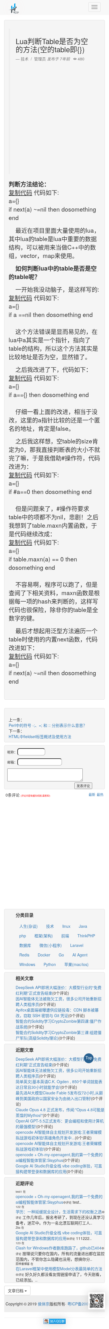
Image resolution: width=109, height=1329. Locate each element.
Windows (27, 964)
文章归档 (16, 1290)
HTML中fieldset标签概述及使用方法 (40, 736)
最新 (92, 794)
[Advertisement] (54, 116)
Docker (44, 955)
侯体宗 (43, 1304)
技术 (50, 926)
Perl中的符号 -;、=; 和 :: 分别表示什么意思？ (48, 725)
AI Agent (79, 955)
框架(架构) (43, 935)
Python (50, 964)
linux (66, 926)
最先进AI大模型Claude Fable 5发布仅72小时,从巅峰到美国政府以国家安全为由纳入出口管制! (59, 1095)
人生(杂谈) (28, 926)
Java (83, 926)
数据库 (25, 945)
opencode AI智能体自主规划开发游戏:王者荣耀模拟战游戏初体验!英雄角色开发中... (59, 1134)
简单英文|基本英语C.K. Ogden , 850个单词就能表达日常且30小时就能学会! (59, 1084)
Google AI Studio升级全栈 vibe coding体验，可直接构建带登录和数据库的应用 (59, 1168)
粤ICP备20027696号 (85, 1304)
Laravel (76, 945)
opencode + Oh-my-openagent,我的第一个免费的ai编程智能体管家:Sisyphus (59, 1157)
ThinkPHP (86, 935)
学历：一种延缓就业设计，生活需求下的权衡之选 (59, 1211)
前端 (65, 935)
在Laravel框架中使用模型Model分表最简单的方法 (59, 1268)
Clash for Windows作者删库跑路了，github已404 (58, 1248)
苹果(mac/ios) (76, 964)
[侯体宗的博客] (14, 7)
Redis (24, 955)
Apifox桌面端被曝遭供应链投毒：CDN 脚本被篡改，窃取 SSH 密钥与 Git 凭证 (57, 1012)
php (22, 935)
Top (89, 1057)
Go (61, 955)
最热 (100, 794)
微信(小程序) (50, 945)
